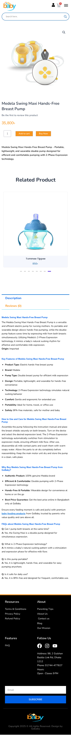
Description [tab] (13, 298)
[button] (64, 32)
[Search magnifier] (65, 16)
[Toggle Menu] (66, 5)
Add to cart (24, 133)
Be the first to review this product (20, 115)
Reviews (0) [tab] (13, 306)
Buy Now (43, 133)
